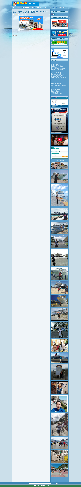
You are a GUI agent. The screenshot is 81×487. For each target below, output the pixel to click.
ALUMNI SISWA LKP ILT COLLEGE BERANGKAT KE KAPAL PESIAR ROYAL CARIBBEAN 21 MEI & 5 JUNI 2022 (29, 12)
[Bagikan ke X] (15, 35)
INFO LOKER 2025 (61, 7)
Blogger (62, 160)
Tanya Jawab (33, 7)
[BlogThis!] (14, 35)
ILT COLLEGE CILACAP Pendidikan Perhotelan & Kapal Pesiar (40, 483)
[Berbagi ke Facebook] (16, 35)
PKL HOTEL (45, 7)
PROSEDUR (18, 7)
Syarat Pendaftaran (25, 7)
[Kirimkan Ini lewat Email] (13, 35)
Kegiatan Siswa (39, 7)
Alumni (50, 7)
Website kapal (55, 7)
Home (14, 7)
